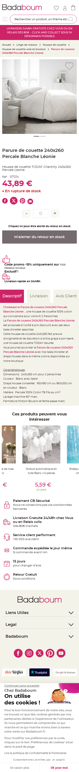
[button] (71, 96)
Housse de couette (54, 45)
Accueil (6, 45)
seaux (11, 268)
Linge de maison (26, 45)
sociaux (20, 268)
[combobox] (43, 19)
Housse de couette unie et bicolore (24, 49)
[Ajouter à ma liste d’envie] (11, 431)
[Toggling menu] (5, 19)
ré (5, 268)
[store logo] (22, 7)
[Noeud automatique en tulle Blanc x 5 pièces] (41, 444)
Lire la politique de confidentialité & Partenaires (35, 753)
